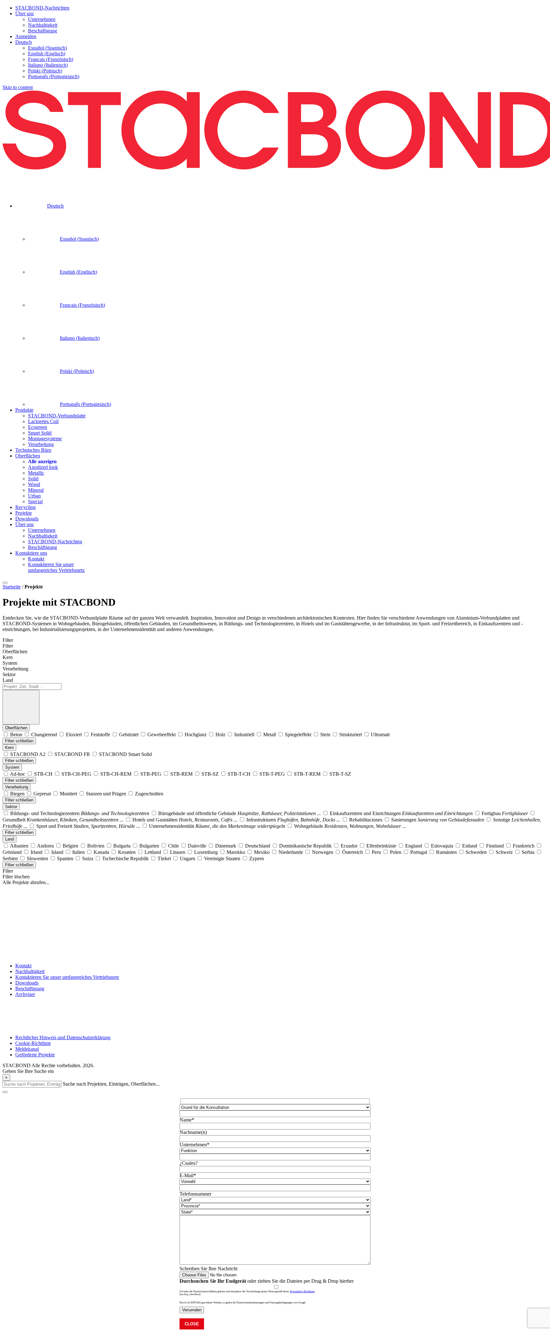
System (12, 767)
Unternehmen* (194, 1144)
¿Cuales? (189, 1163)
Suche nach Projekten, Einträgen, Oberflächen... (111, 1084)
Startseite (12, 586)
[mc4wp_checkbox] (190, 1294)
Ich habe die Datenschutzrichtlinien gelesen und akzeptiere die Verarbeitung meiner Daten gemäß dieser (247, 1291)
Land (9, 839)
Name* (187, 1120)
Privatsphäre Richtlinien (302, 1291)
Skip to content (18, 87)
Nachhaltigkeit (30, 971)
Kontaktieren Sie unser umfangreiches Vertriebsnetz (67, 977)
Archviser (25, 994)
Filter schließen (19, 740)
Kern (9, 747)
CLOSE (192, 1324)
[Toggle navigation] (5, 583)
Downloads (27, 982)
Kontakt (23, 965)
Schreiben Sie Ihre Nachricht (208, 1268)
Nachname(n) (193, 1132)
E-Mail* (188, 1175)
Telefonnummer (195, 1194)
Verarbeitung (16, 787)
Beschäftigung (29, 988)
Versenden (191, 1310)
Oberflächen (16, 727)
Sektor (11, 806)
